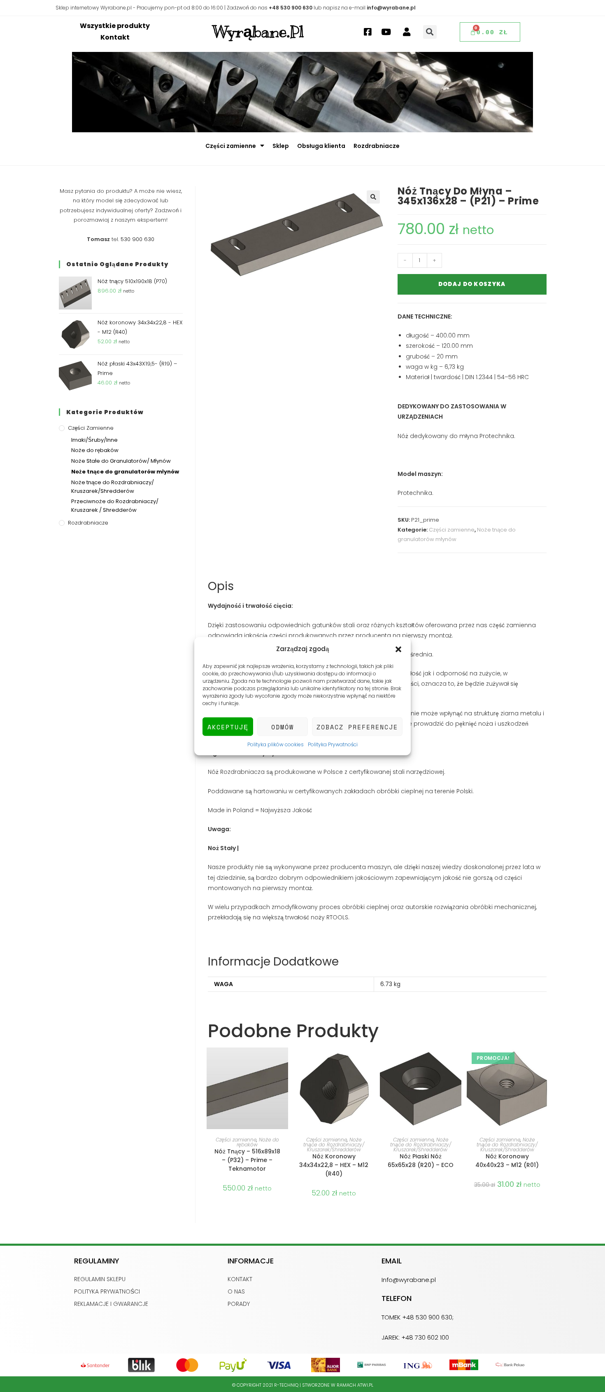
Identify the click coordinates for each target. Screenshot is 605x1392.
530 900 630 (137, 239)
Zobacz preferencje (357, 726)
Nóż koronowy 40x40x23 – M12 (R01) (507, 1160)
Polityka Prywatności (333, 744)
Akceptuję (228, 726)
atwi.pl (365, 1385)
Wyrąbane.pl (258, 32)
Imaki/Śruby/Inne (94, 440)
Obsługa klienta (321, 146)
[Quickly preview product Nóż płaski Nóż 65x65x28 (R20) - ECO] (457, 1062)
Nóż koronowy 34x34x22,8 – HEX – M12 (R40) (333, 1165)
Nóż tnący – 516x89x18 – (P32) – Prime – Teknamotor (247, 1160)
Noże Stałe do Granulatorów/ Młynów (121, 461)
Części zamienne (230, 146)
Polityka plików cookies (275, 744)
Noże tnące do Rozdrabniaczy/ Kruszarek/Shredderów (333, 1144)
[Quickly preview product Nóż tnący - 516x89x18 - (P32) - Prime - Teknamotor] (284, 1062)
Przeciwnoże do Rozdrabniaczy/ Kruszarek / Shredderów (114, 505)
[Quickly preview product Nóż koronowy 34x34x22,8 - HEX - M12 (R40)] (370, 1062)
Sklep (280, 146)
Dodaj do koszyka (472, 284)
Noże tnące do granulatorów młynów (125, 472)
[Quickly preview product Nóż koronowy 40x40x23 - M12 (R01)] (543, 1062)
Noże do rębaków (95, 450)
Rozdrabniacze (377, 146)
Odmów (282, 726)
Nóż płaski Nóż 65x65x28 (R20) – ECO (421, 1160)
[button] (398, 648)
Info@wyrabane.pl (409, 1279)
